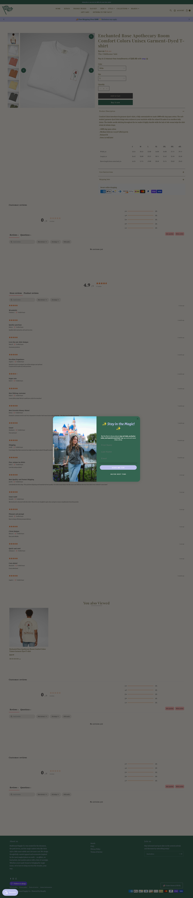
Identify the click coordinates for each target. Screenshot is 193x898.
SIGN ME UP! (118, 467)
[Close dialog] (137, 418)
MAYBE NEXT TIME (118, 474)
